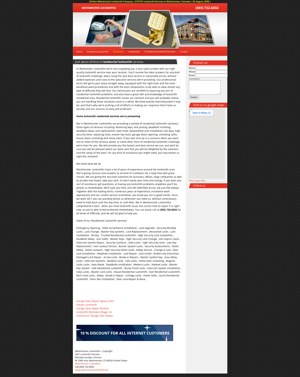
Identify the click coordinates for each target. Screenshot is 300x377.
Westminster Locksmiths (88, 363)
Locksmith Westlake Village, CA (94, 312)
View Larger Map (197, 180)
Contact (184, 51)
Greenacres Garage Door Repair (94, 315)
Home (79, 51)
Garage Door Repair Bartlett (92, 308)
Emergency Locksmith (97, 51)
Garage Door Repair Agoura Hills (95, 301)
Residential (118, 51)
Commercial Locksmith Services (160, 51)
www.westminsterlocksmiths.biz (91, 369)
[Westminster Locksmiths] (99, 8)
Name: (192, 67)
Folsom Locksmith (86, 304)
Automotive (134, 51)
